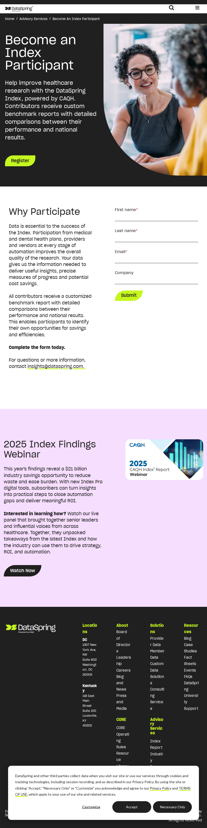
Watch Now (22, 570)
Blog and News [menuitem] (121, 683)
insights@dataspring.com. (57, 366)
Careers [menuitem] (123, 670)
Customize (91, 807)
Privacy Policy (160, 788)
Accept (132, 807)
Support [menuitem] (191, 708)
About (122, 625)
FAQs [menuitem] (188, 676)
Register (20, 160)
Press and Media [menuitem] (121, 702)
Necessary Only (172, 807)
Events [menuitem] (190, 670)
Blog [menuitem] (187, 638)
